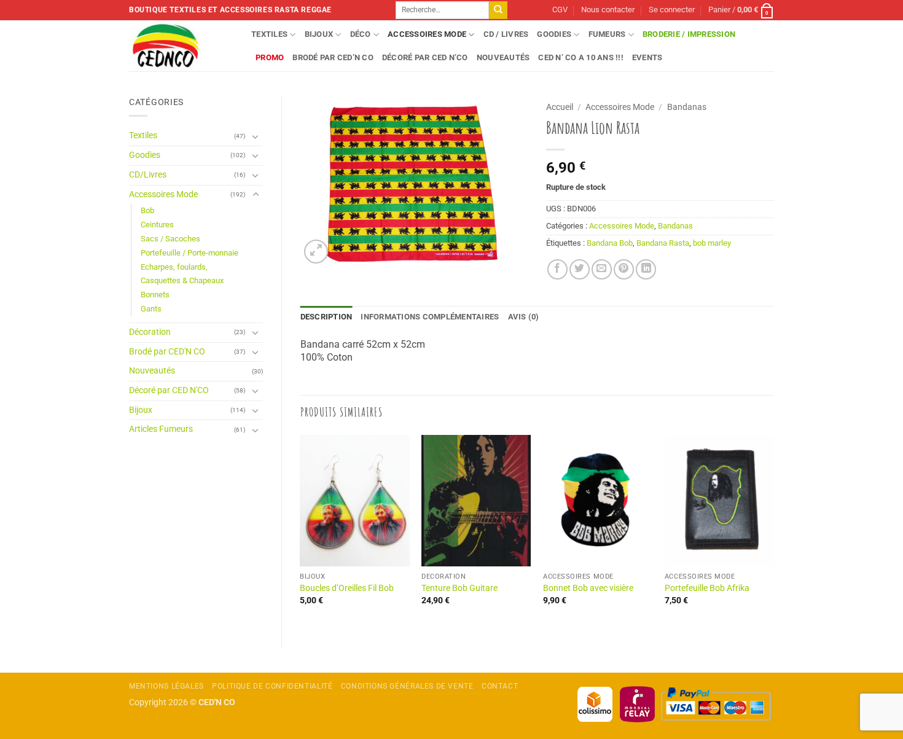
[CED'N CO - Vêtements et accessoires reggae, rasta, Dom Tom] (181, 45)
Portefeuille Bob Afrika (707, 588)
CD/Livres (147, 175)
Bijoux (319, 34)
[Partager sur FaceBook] (557, 269)
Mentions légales (166, 686)
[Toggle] (255, 136)
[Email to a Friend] (602, 269)
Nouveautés (503, 57)
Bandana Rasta (662, 243)
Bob (147, 210)
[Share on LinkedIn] (646, 269)
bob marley (712, 243)
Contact (500, 686)
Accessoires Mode (427, 34)
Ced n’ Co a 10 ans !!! (581, 57)
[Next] (773, 531)
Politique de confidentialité (272, 686)
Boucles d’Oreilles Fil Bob (347, 588)
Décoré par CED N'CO (169, 390)
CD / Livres (506, 34)
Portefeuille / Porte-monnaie (189, 252)
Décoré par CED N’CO (425, 57)
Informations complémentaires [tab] (430, 316)
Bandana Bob (610, 243)
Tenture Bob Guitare (459, 588)
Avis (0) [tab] (523, 316)
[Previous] (301, 531)
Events (647, 57)
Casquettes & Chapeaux (182, 280)
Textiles (269, 34)
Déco (360, 34)
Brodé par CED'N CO (167, 351)
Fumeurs (607, 34)
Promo (270, 57)
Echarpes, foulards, (174, 267)
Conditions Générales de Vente (407, 686)
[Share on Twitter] (579, 269)
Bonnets (155, 294)
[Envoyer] (498, 10)
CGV (560, 9)
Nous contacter (608, 9)
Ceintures (157, 224)
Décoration (150, 332)
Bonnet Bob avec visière (588, 588)
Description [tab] (326, 316)
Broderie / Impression (689, 34)
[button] (672, 10)
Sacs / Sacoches (170, 238)
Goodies (554, 34)
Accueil (559, 107)
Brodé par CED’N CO (332, 57)
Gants (151, 308)
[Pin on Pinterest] (624, 269)
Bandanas (686, 107)
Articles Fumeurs (161, 429)
